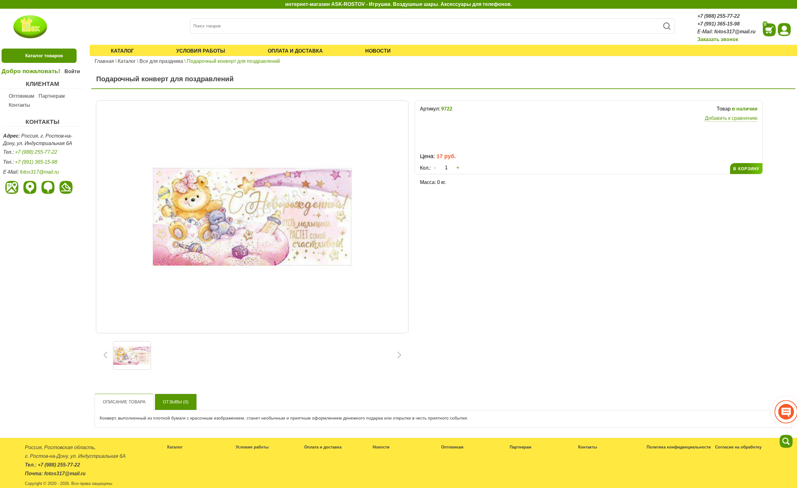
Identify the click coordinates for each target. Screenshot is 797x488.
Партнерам (52, 96)
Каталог (122, 51)
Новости (378, 51)
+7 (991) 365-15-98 (718, 23)
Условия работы (200, 51)
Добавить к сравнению (731, 118)
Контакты (19, 105)
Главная (104, 61)
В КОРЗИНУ (746, 169)
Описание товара (124, 401)
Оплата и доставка (295, 51)
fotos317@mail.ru (735, 31)
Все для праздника (161, 61)
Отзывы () (176, 401)
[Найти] (667, 26)
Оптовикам (21, 96)
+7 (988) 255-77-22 (718, 16)
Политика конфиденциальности (679, 447)
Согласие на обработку (738, 447)
